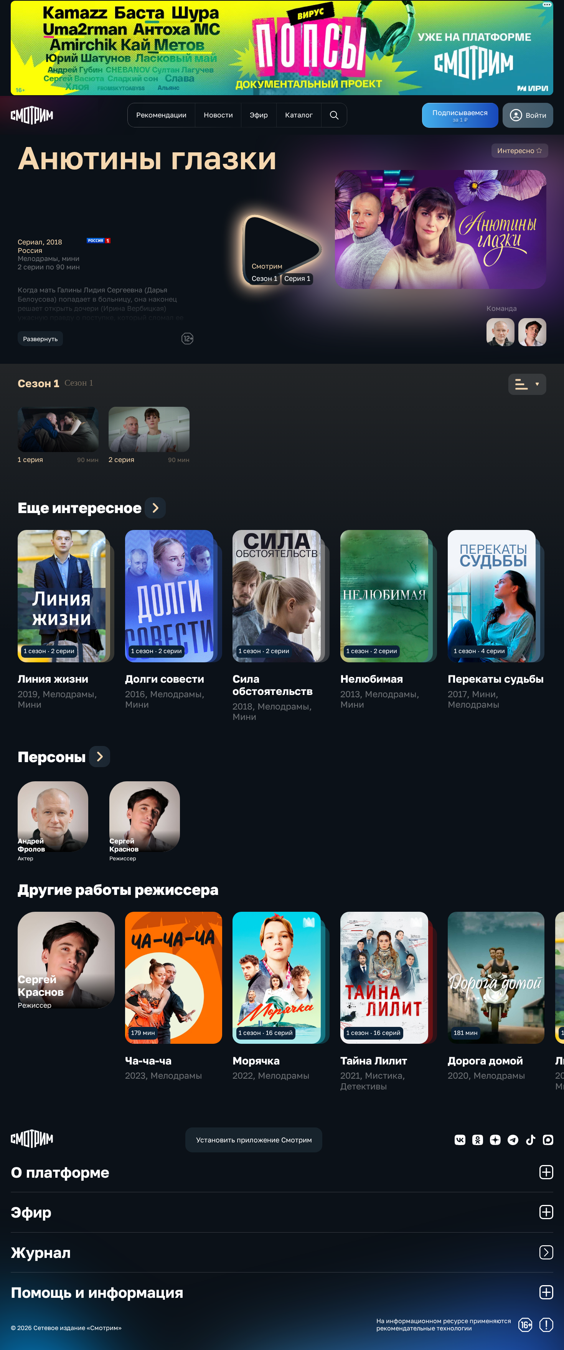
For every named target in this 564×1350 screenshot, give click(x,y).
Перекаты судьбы (496, 678)
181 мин (466, 1032)
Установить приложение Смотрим (254, 1139)
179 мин (143, 1032)
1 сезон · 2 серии (49, 651)
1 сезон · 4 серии (479, 651)
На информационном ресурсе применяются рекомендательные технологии (443, 1324)
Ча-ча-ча (148, 1060)
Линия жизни (53, 678)
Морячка (256, 1060)
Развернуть (40, 339)
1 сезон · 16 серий (266, 1032)
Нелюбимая (371, 678)
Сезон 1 (79, 383)
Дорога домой (485, 1060)
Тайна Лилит (373, 1060)
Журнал (41, 1252)
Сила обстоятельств (273, 684)
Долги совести (164, 678)
